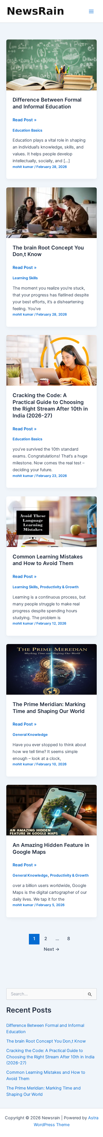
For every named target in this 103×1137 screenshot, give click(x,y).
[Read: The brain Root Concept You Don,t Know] (51, 212)
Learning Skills (25, 278)
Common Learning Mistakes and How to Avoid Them (48, 559)
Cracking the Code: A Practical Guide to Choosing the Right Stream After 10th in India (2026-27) (50, 405)
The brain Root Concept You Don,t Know (46, 1041)
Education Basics (27, 130)
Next (52, 949)
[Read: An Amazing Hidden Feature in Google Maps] (51, 810)
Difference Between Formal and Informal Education (47, 103)
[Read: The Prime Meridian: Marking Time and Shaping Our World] (51, 669)
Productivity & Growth (59, 587)
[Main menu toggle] (91, 11)
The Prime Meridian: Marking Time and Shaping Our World (49, 707)
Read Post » (25, 120)
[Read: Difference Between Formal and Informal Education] (51, 64)
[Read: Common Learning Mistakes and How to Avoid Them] (51, 521)
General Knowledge (30, 734)
